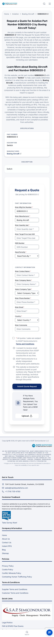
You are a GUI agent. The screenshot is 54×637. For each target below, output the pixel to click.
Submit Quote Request (27, 386)
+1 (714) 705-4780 (12, 491)
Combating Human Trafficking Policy (17, 577)
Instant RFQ (7, 546)
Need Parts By (20, 252)
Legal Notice (7, 622)
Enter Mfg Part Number (24, 207)
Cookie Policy (7, 569)
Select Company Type (23, 289)
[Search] (44, 3)
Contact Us (6, 542)
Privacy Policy (8, 566)
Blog (4, 550)
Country (18, 316)
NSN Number (19, 243)
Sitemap (5, 553)
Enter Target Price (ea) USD (25, 234)
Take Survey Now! (9, 523)
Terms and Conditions (25, 344)
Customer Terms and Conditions (15, 593)
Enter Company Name (23, 280)
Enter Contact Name (23, 271)
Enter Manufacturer (22, 216)
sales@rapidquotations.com (16, 488)
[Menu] (49, 3)
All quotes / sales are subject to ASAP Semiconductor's (28, 341)
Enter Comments (21, 325)
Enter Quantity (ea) (22, 225)
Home (6, 14)
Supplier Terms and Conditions (14, 589)
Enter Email (19, 307)
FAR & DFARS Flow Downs (12, 626)
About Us (6, 539)
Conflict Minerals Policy (11, 573)
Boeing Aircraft (28, 14)
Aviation (15, 14)
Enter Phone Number (23, 298)
